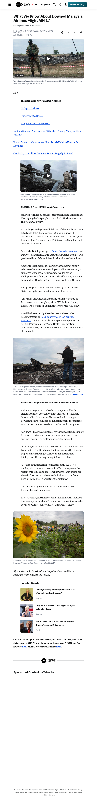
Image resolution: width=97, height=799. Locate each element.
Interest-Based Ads (20, 792)
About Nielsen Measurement (38, 792)
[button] (9, 4)
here (24, 646)
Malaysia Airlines (30, 108)
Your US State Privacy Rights (49, 790)
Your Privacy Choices (66, 792)
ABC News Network (21, 790)
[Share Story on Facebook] (62, 32)
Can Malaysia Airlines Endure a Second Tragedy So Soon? (43, 153)
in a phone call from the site (35, 123)
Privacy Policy (33, 790)
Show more (77, 394)
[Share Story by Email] (74, 32)
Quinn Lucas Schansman (65, 251)
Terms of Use (53, 792)
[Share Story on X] (68, 32)
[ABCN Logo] (23, 4)
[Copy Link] (81, 32)
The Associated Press (31, 115)
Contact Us (78, 792)
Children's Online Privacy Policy (71, 790)
